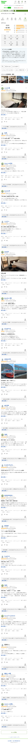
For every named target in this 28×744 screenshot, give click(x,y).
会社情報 (10, 740)
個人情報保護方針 (16, 740)
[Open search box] (2, 66)
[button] (4, 79)
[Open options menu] (26, 88)
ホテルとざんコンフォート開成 (7, 13)
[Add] (25, 14)
